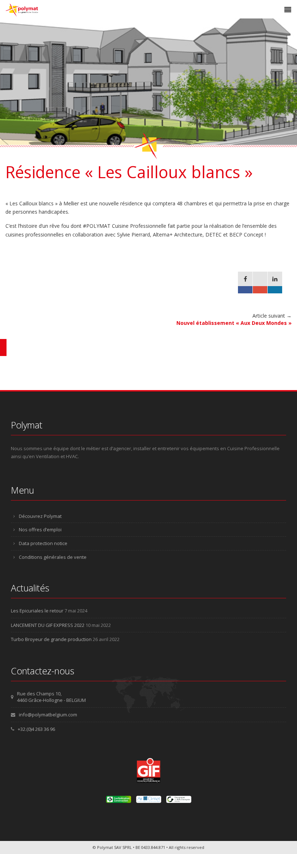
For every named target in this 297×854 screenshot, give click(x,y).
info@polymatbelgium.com (48, 714)
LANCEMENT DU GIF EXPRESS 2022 (47, 625)
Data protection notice (43, 543)
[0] (245, 282)
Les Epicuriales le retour (37, 610)
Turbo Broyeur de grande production (51, 639)
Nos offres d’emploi (40, 529)
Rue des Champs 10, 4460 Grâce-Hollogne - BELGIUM (51, 697)
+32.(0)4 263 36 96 (36, 729)
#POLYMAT (96, 225)
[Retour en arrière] (3, 348)
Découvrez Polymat (40, 516)
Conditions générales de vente (53, 557)
